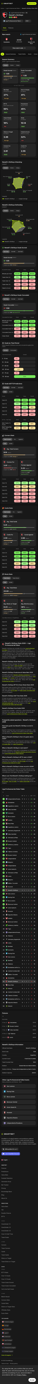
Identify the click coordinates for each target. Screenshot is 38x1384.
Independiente (12, 858)
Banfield (10, 946)
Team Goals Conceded (8, 1286)
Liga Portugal (8, 1340)
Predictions (4, 1171)
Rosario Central (12, 841)
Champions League (9, 1347)
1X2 (2, 1210)
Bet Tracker (4, 1185)
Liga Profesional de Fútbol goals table (22, 733)
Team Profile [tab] (22, 54)
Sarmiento (11, 813)
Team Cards (5, 1255)
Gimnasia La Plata (13, 837)
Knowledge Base (6, 1191)
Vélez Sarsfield (12, 809)
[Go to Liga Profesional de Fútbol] (19, 792)
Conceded (13, 350)
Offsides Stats (5, 1310)
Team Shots (16, 578)
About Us (4, 1198)
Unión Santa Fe (12, 869)
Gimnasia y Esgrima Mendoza (14, 830)
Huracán (10, 886)
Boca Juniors (11, 816)
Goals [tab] (29, 54)
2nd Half (20, 251)
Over (5, 391)
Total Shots (7, 578)
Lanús (9, 876)
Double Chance (6, 1213)
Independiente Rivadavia (14, 799)
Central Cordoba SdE (14, 971)
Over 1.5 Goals (5, 1276)
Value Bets (4, 1175)
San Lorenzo (11, 893)
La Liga (6, 1325)
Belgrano (10, 862)
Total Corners (7, 439)
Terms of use (5, 1363)
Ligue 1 (6, 1333)
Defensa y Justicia (13, 844)
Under (10, 391)
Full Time (6, 251)
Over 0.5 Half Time (7, 1234)
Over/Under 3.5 (6, 1230)
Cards (3, 1251)
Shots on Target (6, 1258)
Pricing (3, 1188)
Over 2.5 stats (13, 781)
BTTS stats (14, 690)
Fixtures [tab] (10, 28)
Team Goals (5, 1237)
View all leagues (6, 1355)
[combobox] (13, 21)
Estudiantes (11, 802)
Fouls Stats (4, 1313)
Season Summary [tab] (11, 54)
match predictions (18, 744)
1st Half (13, 251)
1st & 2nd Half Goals (7, 1289)
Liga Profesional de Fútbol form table (17, 714)
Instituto (10, 820)
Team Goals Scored (7, 1282)
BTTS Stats (4, 1272)
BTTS (9, 667)
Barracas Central (12, 904)
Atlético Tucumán (13, 883)
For (15, 439)
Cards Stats (5, 1303)
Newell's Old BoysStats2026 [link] (29, 8)
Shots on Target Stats (8, 1306)
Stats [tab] (4, 28)
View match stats (18, 48)
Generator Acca (6, 1181)
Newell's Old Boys (13, 890)
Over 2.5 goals (18, 665)
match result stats (25, 781)
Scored (6, 350)
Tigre (9, 848)
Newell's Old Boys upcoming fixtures (26, 752)
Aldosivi (10, 988)
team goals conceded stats (27, 690)
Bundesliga (7, 1329)
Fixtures (3, 1168)
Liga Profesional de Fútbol (13, 8)
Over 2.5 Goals (6, 1279)
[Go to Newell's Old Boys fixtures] (19, 1016)
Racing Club (11, 897)
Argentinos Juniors (13, 806)
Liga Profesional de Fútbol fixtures (14, 753)
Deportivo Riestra (12, 915)
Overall (6, 65)
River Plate (11, 823)
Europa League (8, 1351)
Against (21, 439)
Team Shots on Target (8, 1261)
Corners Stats (5, 1300)
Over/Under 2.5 (6, 1227)
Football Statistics (6, 1178)
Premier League (8, 1321)
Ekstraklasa (7, 1344)
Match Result (5, 1296)
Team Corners (5, 1248)
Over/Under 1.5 (5, 1224)
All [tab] (2, 54)
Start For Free (31, 3)
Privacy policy (14, 1363)
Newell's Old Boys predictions (22, 675)
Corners (3, 1245)
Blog (2, 1195)
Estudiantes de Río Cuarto (14, 967)
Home (2, 8)
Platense (10, 936)
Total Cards (7, 512)
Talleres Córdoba (13, 851)
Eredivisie (7, 1336)
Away (17, 65)
